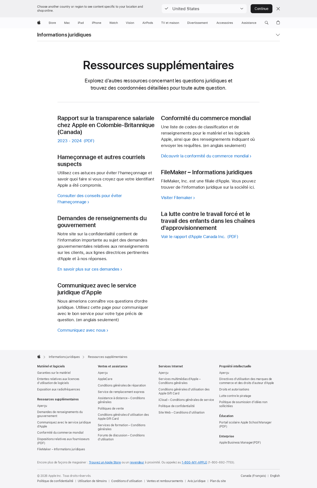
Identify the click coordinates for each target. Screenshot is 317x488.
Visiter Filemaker (176, 197)
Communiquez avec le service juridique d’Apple (64, 424)
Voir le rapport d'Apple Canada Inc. (193, 236)
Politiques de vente (111, 408)
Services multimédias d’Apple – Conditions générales (179, 381)
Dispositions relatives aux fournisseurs (63, 439)
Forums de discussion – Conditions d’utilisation (121, 437)
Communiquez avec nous (81, 330)
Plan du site (218, 481)
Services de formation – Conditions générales (121, 427)
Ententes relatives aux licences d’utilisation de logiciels (58, 381)
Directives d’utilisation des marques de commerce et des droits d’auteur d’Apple (246, 381)
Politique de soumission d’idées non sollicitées (243, 404)
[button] (204, 8)
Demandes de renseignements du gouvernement (60, 414)
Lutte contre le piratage (235, 396)
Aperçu (42, 406)
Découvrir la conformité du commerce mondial (205, 155)
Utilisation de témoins (92, 481)
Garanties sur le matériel (54, 373)
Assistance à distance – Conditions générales (121, 400)
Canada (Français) (253, 476)
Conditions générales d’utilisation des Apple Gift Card (123, 416)
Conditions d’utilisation (126, 481)
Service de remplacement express (121, 392)
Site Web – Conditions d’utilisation (181, 412)
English (275, 476)
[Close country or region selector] (278, 8)
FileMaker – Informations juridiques (61, 449)
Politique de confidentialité (176, 406)
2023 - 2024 (69, 140)
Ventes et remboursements (165, 481)
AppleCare (105, 379)
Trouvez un (105, 462)
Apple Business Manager (236, 442)
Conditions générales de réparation (122, 385)
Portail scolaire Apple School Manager (245, 422)
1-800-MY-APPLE (194, 462)
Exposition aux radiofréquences (58, 389)
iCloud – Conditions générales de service (186, 400)
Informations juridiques (64, 35)
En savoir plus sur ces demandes (88, 269)
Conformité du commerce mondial (60, 432)
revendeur (137, 462)
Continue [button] (261, 9)
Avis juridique (196, 481)
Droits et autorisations (234, 389)
